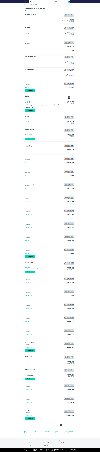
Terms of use (47, 450)
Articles (29, 442)
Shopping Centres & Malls (29, 118)
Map (27, 10)
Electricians (26, 432)
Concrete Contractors (58, 432)
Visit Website (30, 90)
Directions (27, 19)
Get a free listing (46, 442)
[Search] (69, 2)
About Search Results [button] (72, 10)
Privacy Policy (41, 450)
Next (72, 425)
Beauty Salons (27, 84)
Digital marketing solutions (47, 443)
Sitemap (29, 445)
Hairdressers (27, 43)
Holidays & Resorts (28, 146)
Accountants (47, 432)
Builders (56, 431)
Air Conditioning (68, 432)
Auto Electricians (47, 431)
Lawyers (35, 431)
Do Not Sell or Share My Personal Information (57, 450)
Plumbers (25, 431)
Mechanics (36, 432)
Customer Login (30, 443)
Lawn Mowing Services (69, 431)
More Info (30, 19)
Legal (66, 449)
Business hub (45, 445)
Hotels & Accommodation (29, 98)
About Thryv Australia (35, 450)
